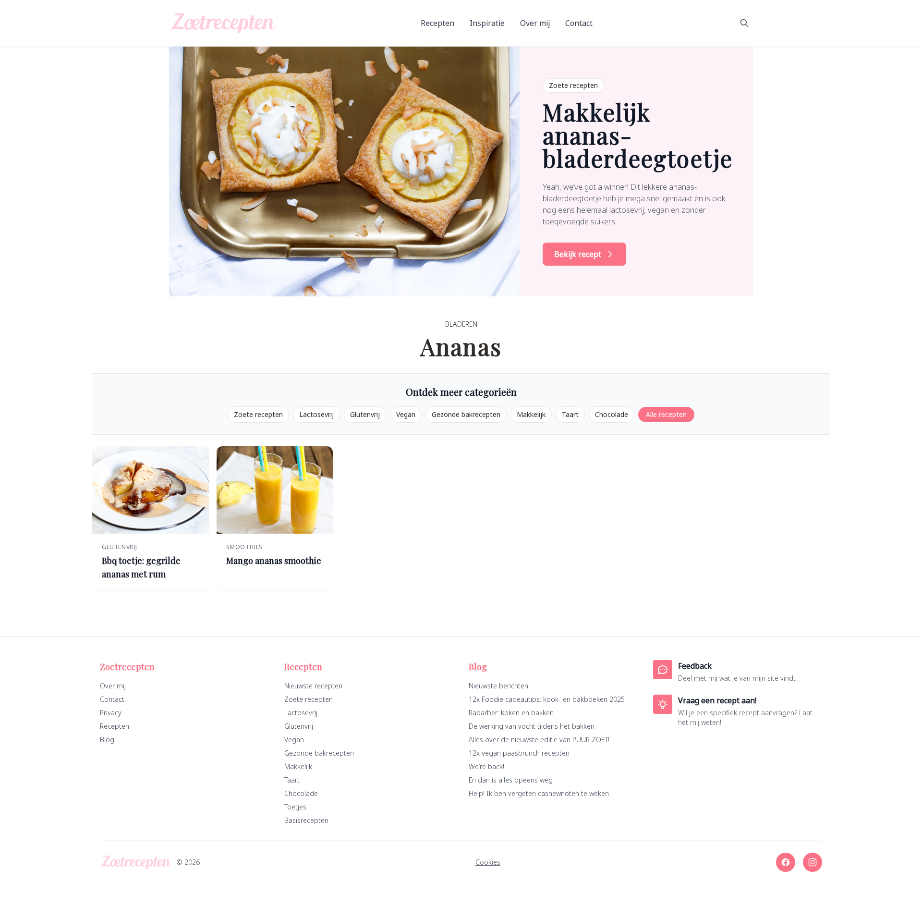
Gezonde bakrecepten (466, 414)
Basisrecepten (306, 820)
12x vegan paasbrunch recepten (519, 753)
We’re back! (486, 766)
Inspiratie (487, 23)
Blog (107, 739)
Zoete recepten (258, 414)
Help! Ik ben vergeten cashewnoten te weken (539, 793)
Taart (570, 414)
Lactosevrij (316, 414)
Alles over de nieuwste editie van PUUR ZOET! (539, 739)
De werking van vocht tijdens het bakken (531, 726)
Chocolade (611, 414)
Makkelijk (531, 414)
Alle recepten (666, 414)
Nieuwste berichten (498, 685)
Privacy (110, 712)
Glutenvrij (365, 414)
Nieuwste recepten (313, 685)
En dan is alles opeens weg (511, 779)
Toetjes (295, 806)
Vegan (405, 414)
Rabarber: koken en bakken (511, 712)
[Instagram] (812, 862)
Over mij (535, 23)
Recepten (437, 23)
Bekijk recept (577, 254)
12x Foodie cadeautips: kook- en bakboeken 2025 (547, 699)
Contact (579, 23)
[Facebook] (785, 862)
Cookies (487, 862)
